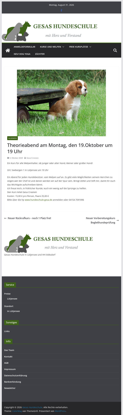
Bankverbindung (12, 381)
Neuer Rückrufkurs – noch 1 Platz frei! (29, 218)
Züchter (40, 54)
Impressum (10, 369)
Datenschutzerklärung (15, 375)
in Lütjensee (13, 311)
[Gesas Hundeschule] (7, 50)
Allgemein (12, 138)
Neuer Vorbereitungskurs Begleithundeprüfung (100, 220)
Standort (8, 306)
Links (7, 331)
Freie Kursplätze (78, 46)
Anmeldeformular (24, 46)
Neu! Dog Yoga (22, 54)
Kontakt (8, 356)
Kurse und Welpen (50, 46)
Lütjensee (12, 298)
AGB (6, 362)
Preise (7, 293)
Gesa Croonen (33, 158)
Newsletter (9, 388)
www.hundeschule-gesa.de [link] (38, 199)
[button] (62, 47)
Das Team (9, 350)
